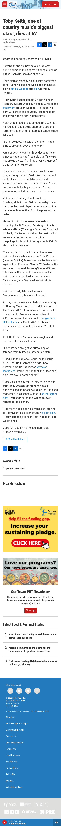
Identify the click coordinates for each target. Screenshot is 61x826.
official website (19, 88)
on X (36, 88)
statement (9, 107)
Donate (51, 4)
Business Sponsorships (17, 723)
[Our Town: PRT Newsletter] (30, 571)
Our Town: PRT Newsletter (30, 591)
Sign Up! (30, 610)
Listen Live (11, 749)
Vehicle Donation (14, 787)
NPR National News (15, 439)
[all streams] (57, 822)
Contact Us (11, 736)
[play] (4, 822)
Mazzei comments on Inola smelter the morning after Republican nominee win (29, 649)
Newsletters (11, 762)
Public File (10, 774)
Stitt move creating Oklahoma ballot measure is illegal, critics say (33, 663)
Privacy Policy (12, 768)
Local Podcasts (13, 755)
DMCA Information (14, 743)
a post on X (48, 412)
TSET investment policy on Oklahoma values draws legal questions (32, 636)
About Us (10, 717)
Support (9, 781)
